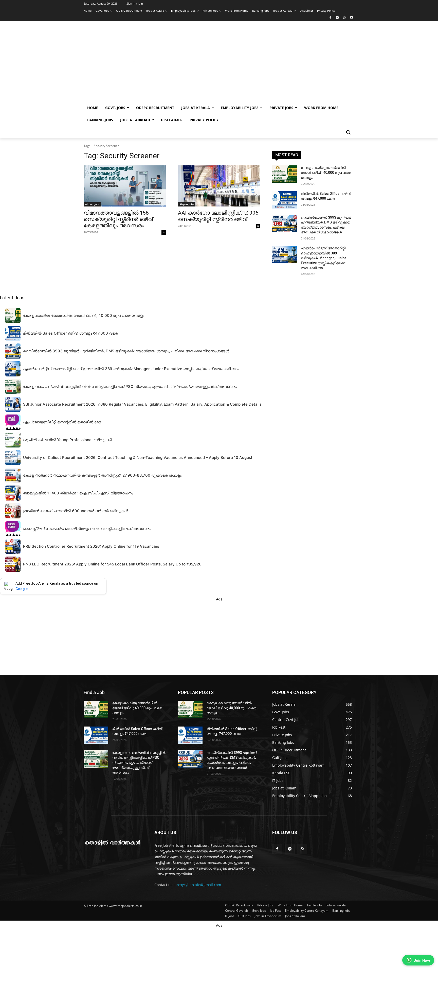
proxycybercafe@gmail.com (197, 884)
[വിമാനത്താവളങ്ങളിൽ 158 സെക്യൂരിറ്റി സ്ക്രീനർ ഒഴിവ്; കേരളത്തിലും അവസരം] (125, 185)
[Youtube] (351, 18)
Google (21, 589)
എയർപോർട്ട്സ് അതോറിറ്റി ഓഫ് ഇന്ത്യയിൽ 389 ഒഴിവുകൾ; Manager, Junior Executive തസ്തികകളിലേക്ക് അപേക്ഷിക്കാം (323, 258)
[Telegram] (337, 18)
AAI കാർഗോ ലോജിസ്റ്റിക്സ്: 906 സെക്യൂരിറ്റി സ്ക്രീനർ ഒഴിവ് (218, 216)
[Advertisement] (259, 63)
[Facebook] (330, 18)
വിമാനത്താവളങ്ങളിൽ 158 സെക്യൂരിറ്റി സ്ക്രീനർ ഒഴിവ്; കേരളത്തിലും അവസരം (119, 219)
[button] (348, 132)
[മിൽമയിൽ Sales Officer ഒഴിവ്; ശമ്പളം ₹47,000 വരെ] (284, 200)
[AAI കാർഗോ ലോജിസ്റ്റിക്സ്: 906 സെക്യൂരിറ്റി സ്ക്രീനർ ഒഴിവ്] (219, 185)
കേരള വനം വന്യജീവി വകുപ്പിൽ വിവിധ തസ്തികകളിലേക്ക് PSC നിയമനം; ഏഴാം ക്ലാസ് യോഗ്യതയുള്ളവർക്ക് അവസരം (139, 762)
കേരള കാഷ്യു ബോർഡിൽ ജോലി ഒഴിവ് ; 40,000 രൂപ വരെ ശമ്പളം (326, 173)
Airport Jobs (92, 204)
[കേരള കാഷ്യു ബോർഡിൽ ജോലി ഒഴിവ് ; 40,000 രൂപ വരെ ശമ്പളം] (284, 174)
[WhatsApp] (344, 18)
